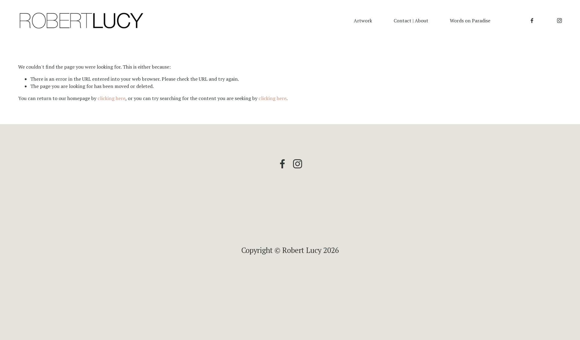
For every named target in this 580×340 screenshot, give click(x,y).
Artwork (363, 20)
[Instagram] (559, 21)
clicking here (111, 98)
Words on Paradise (470, 20)
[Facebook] (532, 21)
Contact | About (411, 20)
